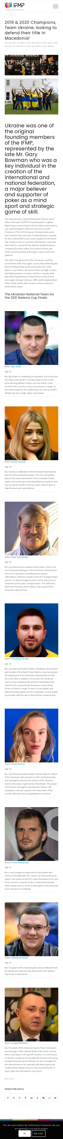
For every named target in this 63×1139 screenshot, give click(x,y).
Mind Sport (53, 43)
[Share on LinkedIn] (32, 1098)
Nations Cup (10, 46)
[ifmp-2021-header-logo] (26, 6)
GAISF (28, 43)
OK (24, 1133)
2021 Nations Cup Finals (15, 43)
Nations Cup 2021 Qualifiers (28, 46)
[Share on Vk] (43, 1098)
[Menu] (54, 6)
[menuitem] (54, 6)
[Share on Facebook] (8, 1098)
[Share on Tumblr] (37, 1098)
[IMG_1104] (31, 65)
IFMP (33, 43)
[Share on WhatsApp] (20, 1098)
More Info (38, 1133)
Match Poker (41, 43)
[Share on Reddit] (49, 1098)
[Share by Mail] (55, 1098)
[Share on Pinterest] (26, 1098)
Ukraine (50, 46)
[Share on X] (14, 1098)
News (44, 46)
